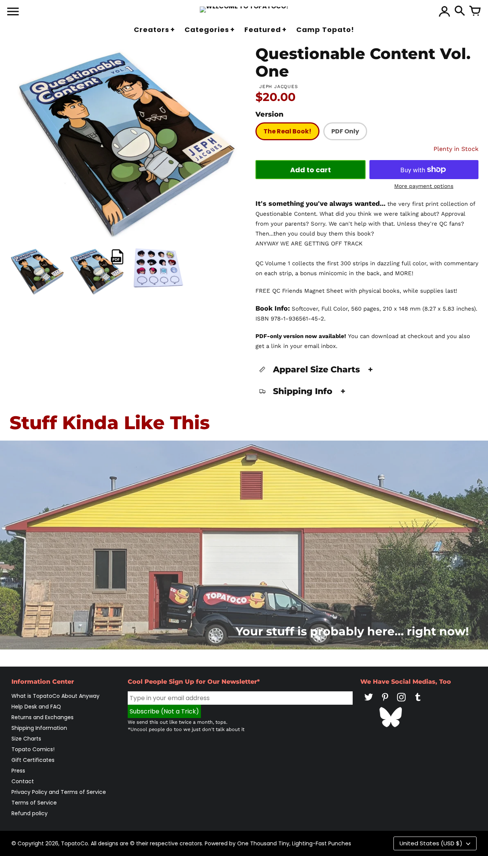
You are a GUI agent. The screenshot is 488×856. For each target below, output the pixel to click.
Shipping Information (39, 728)
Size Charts (26, 738)
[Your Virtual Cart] (475, 11)
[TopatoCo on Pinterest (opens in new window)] (385, 702)
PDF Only (345, 131)
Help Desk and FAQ (36, 706)
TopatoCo (74, 843)
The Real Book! (287, 131)
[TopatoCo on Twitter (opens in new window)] (368, 702)
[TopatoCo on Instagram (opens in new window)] (401, 702)
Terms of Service (34, 802)
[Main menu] (13, 12)
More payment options (423, 186)
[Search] (460, 11)
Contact (22, 781)
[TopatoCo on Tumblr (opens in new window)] (417, 702)
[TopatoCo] (244, 9)
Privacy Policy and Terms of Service (58, 792)
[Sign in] (444, 11)
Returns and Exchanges (42, 717)
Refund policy (29, 813)
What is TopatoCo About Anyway (55, 696)
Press (18, 770)
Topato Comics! (33, 749)
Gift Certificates (33, 760)
